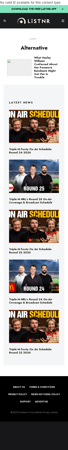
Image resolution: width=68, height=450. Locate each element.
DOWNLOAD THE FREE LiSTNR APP (34, 9)
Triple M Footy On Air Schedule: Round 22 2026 (30, 351)
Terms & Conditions (42, 387)
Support (25, 401)
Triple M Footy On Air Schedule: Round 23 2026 (30, 251)
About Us (19, 387)
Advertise (41, 401)
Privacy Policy (17, 394)
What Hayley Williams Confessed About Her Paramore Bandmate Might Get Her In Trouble (45, 67)
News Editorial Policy (45, 394)
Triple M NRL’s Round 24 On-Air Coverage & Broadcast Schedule (30, 301)
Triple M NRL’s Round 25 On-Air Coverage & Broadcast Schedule (30, 201)
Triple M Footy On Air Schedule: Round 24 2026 (30, 151)
